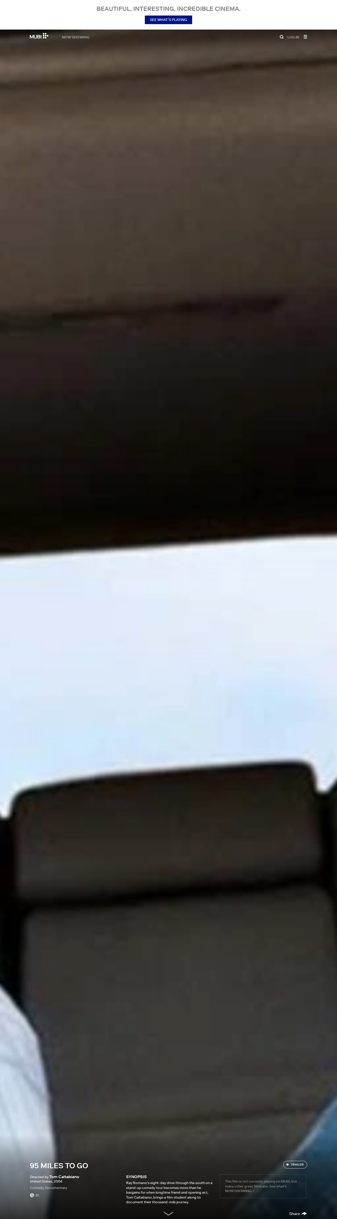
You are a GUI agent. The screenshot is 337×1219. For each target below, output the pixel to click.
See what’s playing (168, 19)
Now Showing (76, 37)
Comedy (36, 1187)
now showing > (239, 1191)
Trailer (297, 1164)
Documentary (56, 1187)
